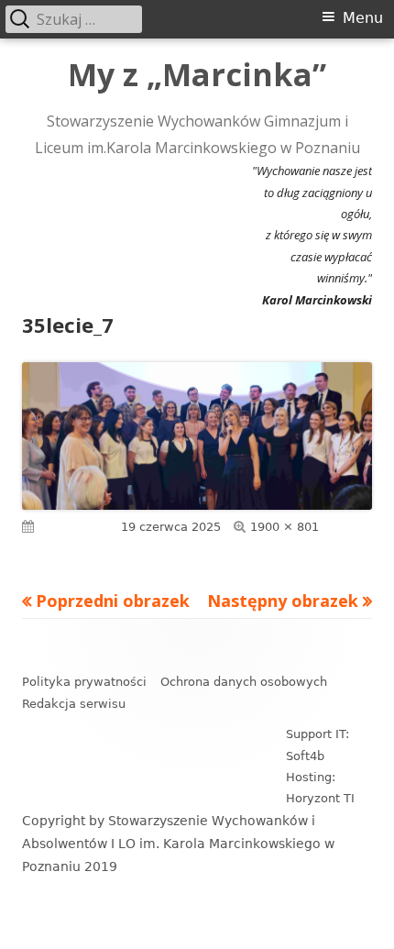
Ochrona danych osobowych (243, 682)
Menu (363, 18)
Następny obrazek (282, 601)
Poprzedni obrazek (113, 601)
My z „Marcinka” (197, 75)
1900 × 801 (284, 527)
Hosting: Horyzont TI (320, 787)
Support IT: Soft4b (317, 744)
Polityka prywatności (84, 682)
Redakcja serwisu (74, 704)
